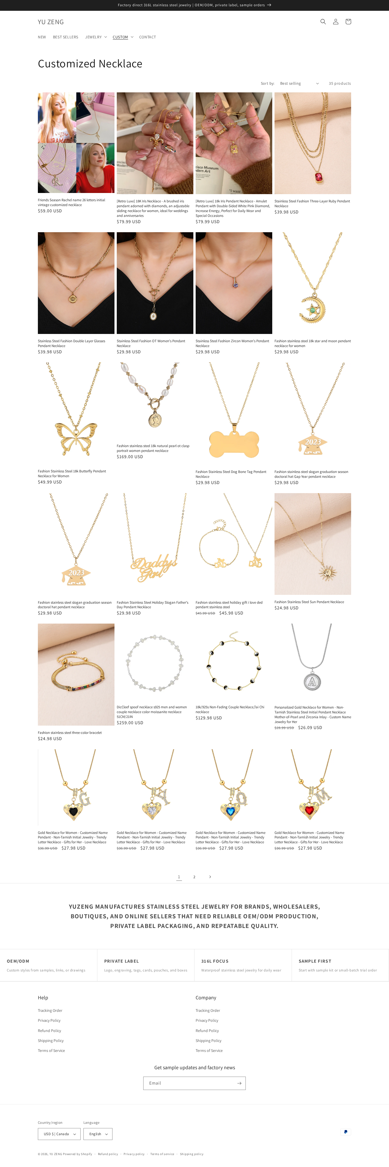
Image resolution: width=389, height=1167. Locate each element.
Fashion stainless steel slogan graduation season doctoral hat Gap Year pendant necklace (311, 474)
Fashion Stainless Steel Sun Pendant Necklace (309, 602)
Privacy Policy (49, 1020)
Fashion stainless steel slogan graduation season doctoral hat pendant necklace (75, 605)
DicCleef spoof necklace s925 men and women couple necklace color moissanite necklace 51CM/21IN (152, 712)
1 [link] (179, 877)
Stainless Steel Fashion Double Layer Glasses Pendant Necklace (71, 343)
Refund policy (108, 1154)
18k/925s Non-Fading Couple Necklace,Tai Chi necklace (230, 709)
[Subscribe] (239, 1083)
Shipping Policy (51, 1040)
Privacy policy (134, 1154)
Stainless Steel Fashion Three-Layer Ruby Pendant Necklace (312, 203)
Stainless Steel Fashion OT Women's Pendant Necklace (151, 343)
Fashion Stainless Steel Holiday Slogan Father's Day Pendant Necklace (152, 605)
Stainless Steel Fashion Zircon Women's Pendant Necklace (232, 343)
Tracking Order (50, 1010)
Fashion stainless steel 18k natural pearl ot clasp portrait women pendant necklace (153, 448)
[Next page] (210, 877)
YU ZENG (56, 1154)
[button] (95, 37)
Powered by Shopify (77, 1154)
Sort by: (268, 83)
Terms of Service (51, 1050)
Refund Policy (49, 1030)
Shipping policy (192, 1154)
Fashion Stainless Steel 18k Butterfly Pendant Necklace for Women (72, 473)
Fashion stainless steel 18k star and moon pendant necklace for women (313, 343)
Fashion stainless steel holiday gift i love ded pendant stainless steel (229, 605)
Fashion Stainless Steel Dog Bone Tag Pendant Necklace (231, 474)
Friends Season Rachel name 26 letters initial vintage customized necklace (71, 202)
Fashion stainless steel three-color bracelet (70, 732)
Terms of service (162, 1154)
